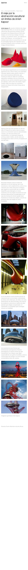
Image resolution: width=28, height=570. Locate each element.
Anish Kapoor (5, 28)
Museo (21, 426)
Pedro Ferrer (19, 11)
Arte (2, 11)
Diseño (8, 426)
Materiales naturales (15, 426)
